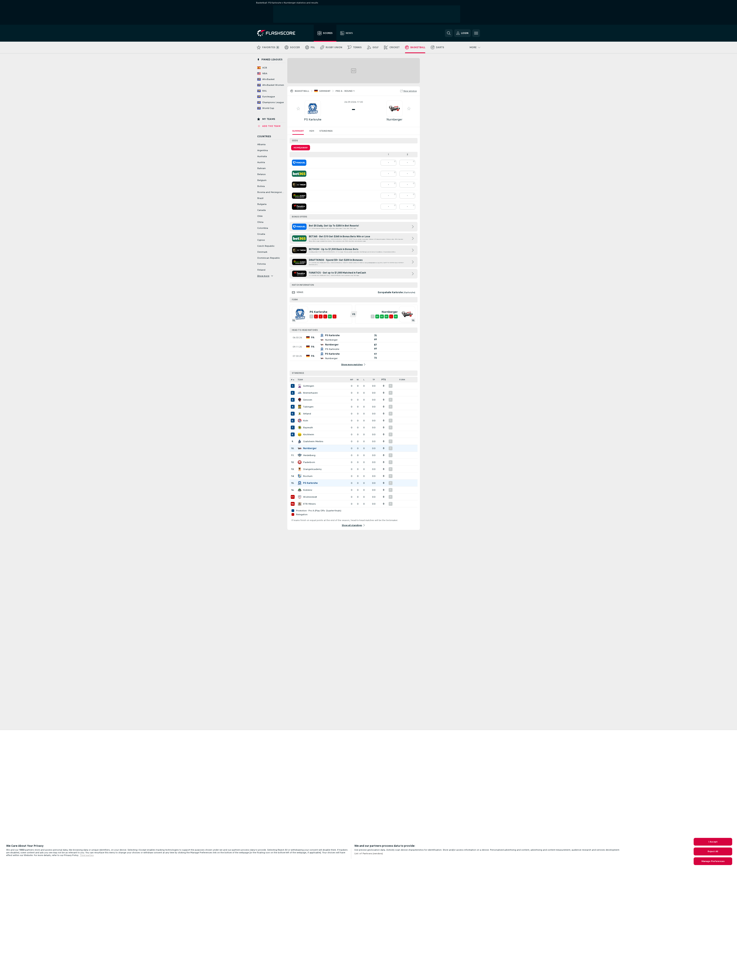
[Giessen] (300, 400)
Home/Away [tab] (300, 147)
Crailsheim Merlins (313, 441)
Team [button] (300, 379)
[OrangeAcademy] (300, 469)
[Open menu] (476, 33)
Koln (305, 420)
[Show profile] (313, 108)
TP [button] (374, 379)
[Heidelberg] (300, 455)
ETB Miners (309, 503)
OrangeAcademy (312, 469)
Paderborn (309, 462)
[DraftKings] (299, 196)
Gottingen (308, 385)
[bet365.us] (299, 174)
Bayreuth (308, 427)
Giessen (307, 399)
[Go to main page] (279, 33)
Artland (307, 413)
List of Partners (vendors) (368, 853)
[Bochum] (300, 476)
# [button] (291, 379)
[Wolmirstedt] (300, 497)
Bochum (308, 476)
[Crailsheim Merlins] (300, 441)
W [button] (358, 379)
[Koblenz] (300, 490)
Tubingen (308, 406)
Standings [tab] (326, 131)
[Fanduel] (299, 163)
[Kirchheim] (300, 434)
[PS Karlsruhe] (300, 483)
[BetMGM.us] (299, 185)
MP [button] (351, 379)
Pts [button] (384, 379)
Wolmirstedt (310, 496)
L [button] (363, 379)
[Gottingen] (300, 386)
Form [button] (402, 379)
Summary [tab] (298, 131)
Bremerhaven (310, 392)
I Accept (713, 841)
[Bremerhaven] (300, 393)
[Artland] (300, 414)
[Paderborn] (300, 462)
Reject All (713, 851)
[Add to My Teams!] (298, 108)
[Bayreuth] (300, 427)
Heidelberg (309, 455)
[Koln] (300, 421)
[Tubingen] (300, 407)
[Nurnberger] (300, 448)
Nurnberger (394, 119)
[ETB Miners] (300, 504)
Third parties (87, 855)
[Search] (449, 33)
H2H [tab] (311, 131)
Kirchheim (308, 434)
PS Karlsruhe (312, 119)
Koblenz (307, 490)
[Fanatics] (299, 207)
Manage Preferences (712, 861)
